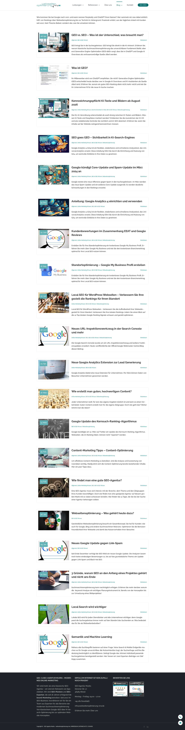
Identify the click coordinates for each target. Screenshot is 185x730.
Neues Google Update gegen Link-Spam (96, 543)
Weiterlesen (143, 40)
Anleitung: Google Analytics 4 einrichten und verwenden (106, 201)
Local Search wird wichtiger (88, 606)
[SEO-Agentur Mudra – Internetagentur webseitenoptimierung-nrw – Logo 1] (49, 3)
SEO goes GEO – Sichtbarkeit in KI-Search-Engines (103, 137)
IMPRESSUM (74, 726)
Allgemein (74, 40)
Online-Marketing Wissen (84, 110)
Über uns (94, 710)
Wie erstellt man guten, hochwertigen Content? (101, 391)
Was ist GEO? (79, 67)
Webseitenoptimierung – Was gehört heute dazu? (102, 513)
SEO (93, 206)
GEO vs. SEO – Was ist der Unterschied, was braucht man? (107, 35)
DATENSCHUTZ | (83, 726)
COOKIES (90, 726)
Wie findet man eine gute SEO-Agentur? (96, 480)
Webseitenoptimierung (123, 110)
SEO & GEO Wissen (82, 40)
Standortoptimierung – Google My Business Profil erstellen (108, 265)
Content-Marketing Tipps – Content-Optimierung (102, 450)
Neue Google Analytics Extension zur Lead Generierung (106, 362)
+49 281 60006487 (82, 701)
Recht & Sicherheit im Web (99, 110)
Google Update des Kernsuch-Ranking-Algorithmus (104, 421)
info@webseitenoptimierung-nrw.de (89, 706)
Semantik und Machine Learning (91, 636)
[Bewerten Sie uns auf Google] (136, 689)
